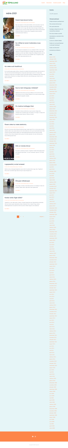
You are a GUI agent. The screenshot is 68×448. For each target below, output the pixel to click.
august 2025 (52, 63)
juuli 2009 (52, 393)
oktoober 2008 (53, 413)
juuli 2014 (52, 268)
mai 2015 (52, 246)
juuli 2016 (52, 218)
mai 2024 (52, 76)
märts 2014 (52, 277)
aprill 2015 (52, 249)
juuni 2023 (52, 98)
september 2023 (53, 91)
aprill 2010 (52, 374)
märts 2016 (52, 225)
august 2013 (52, 292)
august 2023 (52, 93)
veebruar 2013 (53, 305)
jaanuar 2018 (52, 184)
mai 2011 (52, 350)
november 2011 (53, 337)
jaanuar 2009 (52, 406)
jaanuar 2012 (52, 333)
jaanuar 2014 (52, 281)
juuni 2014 (52, 270)
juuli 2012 (52, 320)
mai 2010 (52, 372)
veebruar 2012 (53, 331)
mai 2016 (52, 223)
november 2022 (53, 113)
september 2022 (53, 117)
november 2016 (53, 210)
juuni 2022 (52, 123)
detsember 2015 (53, 231)
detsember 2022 (53, 111)
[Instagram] (35, 436)
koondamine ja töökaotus (55, 50)
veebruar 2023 (53, 106)
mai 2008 (52, 423)
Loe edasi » (17, 35)
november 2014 (53, 259)
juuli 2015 (52, 242)
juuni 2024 (52, 74)
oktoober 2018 (53, 171)
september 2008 (53, 415)
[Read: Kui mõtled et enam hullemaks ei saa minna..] (8, 51)
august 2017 (52, 193)
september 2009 (53, 389)
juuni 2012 (52, 322)
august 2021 (52, 145)
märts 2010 (52, 376)
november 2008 (53, 411)
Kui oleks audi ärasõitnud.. (13, 66)
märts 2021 (52, 156)
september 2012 (53, 316)
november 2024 (53, 67)
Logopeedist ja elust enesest (14, 164)
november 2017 (53, 186)
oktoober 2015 (53, 236)
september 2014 (53, 264)
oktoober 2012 (53, 313)
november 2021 (53, 139)
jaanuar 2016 (52, 229)
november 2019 (53, 164)
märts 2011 (52, 354)
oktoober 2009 (53, 387)
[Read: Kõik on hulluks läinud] (8, 151)
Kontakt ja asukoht (57, 2)
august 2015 (52, 240)
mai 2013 (52, 298)
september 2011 (53, 341)
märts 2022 (52, 130)
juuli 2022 (52, 121)
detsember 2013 (53, 283)
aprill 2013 (52, 300)
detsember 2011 (53, 335)
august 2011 (52, 344)
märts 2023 (52, 104)
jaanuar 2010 (52, 380)
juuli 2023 (52, 95)
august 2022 (52, 119)
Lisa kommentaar (32, 22)
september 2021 (53, 143)
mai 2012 (52, 324)
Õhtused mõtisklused (22, 181)
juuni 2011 (52, 348)
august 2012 (52, 318)
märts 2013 (52, 303)
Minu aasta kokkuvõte (54, 26)
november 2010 (53, 361)
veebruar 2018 (53, 182)
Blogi (64, 2)
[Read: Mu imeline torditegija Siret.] (8, 112)
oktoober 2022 (53, 115)
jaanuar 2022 (52, 134)
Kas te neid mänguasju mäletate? (26, 88)
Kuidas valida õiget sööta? (13, 198)
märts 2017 (52, 201)
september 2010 (53, 365)
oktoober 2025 (53, 59)
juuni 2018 (52, 173)
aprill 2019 (52, 169)
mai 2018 (52, 175)
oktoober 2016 (53, 212)
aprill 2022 (52, 128)
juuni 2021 (52, 149)
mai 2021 (52, 152)
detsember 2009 (53, 382)
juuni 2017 (52, 197)
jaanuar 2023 (52, 108)
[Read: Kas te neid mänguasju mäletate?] (8, 93)
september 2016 (53, 214)
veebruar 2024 (53, 80)
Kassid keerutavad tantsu (24, 20)
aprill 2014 (52, 275)
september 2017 (53, 190)
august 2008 (52, 417)
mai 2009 (52, 398)
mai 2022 (52, 126)
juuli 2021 (52, 147)
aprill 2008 (52, 426)
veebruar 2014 (53, 279)
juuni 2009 (52, 395)
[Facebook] (32, 436)
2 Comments (20, 166)
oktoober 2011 (53, 339)
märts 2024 (52, 78)
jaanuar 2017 (52, 205)
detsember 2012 (53, 309)
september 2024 (53, 70)
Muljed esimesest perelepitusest (57, 21)
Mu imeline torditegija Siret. (24, 106)
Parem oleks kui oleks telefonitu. (16, 124)
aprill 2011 (52, 352)
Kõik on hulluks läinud (22, 146)
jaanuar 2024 (52, 82)
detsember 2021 (53, 136)
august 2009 (52, 391)
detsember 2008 (53, 408)
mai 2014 (52, 272)
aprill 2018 (52, 177)
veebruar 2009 (53, 404)
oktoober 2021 (53, 141)
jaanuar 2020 (52, 162)
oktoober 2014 (53, 262)
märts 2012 (52, 328)
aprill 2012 (52, 326)
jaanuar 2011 (52, 359)
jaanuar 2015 (52, 255)
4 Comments (31, 183)
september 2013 (53, 290)
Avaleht (43, 2)
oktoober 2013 (53, 287)
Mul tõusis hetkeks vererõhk (56, 33)
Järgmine (42, 216)
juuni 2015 (52, 244)
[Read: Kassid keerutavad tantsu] (8, 28)
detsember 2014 (53, 257)
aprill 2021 (52, 154)
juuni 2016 (52, 221)
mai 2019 (52, 167)
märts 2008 (52, 428)
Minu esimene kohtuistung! (55, 24)
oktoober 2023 (53, 89)
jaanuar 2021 (52, 160)
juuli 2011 (52, 346)
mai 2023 (52, 100)
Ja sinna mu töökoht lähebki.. (56, 40)
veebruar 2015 (53, 253)
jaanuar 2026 (52, 57)
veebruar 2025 (53, 65)
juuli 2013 (52, 294)
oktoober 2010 (53, 363)
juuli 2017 (52, 195)
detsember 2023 (53, 85)
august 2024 (52, 72)
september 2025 (53, 61)
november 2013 (53, 285)
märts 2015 (52, 251)
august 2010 (52, 367)
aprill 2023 (52, 102)
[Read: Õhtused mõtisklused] (8, 186)
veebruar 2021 (53, 158)
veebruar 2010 (53, 378)
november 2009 (53, 385)
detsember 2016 (53, 208)
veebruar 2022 (53, 132)
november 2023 (53, 87)
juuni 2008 (52, 421)
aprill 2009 (52, 400)
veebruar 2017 (53, 203)
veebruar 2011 (53, 357)
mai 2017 (52, 199)
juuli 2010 (52, 369)
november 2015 (53, 234)
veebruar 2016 (53, 227)
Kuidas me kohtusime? (54, 47)
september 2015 (53, 238)
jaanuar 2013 (52, 307)
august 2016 (52, 216)
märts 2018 (52, 180)
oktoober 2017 (53, 188)
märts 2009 (52, 402)
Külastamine (49, 2)
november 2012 (53, 311)
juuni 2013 (52, 296)
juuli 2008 (52, 419)
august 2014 (52, 266)
